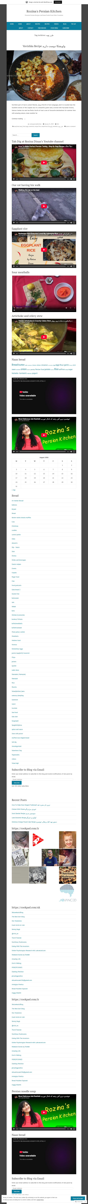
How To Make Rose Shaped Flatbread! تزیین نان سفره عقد (31, 805)
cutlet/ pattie (16, 535)
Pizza (13, 657)
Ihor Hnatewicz (17, 921)
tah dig (14, 742)
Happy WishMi (16, 993)
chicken (39, 365)
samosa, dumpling (18, 695)
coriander (50, 365)
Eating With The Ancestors (20, 946)
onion (24, 369)
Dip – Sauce (15, 547)
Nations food (16, 640)
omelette (31, 126)
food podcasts (16, 585)
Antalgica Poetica (17, 984)
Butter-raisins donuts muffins (21, 518)
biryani (14, 509)
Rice (40, 126)
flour (62, 365)
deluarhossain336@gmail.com (22, 980)
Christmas (15, 526)
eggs (27, 126)
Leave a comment (71, 126)
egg (54, 365)
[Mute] (71, 179)
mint (74, 365)
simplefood (44, 126)
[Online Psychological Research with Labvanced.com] (67, 892)
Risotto (14, 687)
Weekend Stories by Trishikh (21, 955)
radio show (15, 670)
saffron (62, 369)
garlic (66, 365)
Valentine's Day (17, 750)
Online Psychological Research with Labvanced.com (29, 950)
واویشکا (50, 126)
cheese (34, 365)
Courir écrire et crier (18, 925)
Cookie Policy (40, 1200)
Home (12, 24)
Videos (56, 24)
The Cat (73, 24)
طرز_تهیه (60, 126)
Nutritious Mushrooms (19, 942)
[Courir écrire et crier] (67, 857)
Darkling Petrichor (18, 972)
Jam (13, 602)
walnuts (29, 373)
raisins (52, 369)
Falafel (14, 573)
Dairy (13, 539)
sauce (13, 704)
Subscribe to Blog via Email (28, 769)
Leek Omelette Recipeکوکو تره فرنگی (24, 818)
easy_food (22, 126)
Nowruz (14, 645)
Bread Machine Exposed (20, 989)
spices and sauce (17, 729)
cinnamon (44, 365)
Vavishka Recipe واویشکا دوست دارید (44, 46)
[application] (44, 162)
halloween (15, 598)
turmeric (23, 373)
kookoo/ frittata (17, 619)
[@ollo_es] (50, 857)
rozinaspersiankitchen (35, 124)
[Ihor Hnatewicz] (37, 840)
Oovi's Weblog (16, 963)
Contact (30, 28)
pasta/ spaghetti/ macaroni (20, 653)
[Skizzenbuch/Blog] (20, 840)
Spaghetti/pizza (17, 725)
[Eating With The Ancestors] (37, 875)
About (28, 24)
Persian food (39, 369)
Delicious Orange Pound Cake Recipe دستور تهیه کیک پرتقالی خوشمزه (34, 822)
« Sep (13, 490)
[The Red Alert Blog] (67, 840)
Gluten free (15, 594)
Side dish (15, 717)
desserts (14, 543)
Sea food (15, 712)
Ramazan (15, 679)
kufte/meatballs (17, 623)
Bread (15, 364)
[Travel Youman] (20, 875)
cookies (14, 530)
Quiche (14, 666)
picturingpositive (17, 976)
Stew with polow (17, 734)
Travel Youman (16, 938)
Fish (13, 581)
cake (26, 365)
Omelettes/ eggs (17, 649)
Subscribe (66, 28)
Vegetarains (15, 755)
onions (28, 369)
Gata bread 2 (16, 590)
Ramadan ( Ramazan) (19, 674)
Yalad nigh (15, 763)
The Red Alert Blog (18, 917)
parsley (33, 369)
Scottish (14, 708)
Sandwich (15, 700)
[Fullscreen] (74, 179)
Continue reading (17, 119)
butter (21, 364)
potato (47, 369)
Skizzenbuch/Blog (17, 912)
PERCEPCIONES (17, 967)
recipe (36, 126)
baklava (14, 505)
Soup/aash (15, 721)
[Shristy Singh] (20, 857)
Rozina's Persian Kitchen (44, 11)
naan (14, 369)
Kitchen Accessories (18, 615)
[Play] (14, 179)
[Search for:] (22, 135)
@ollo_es (15, 934)
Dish (58, 124)
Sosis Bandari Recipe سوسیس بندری (23, 813)
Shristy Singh (16, 929)
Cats (13, 522)
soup (66, 369)
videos (14, 759)
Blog (64, 24)
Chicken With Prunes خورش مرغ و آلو (24, 809)
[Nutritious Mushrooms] (67, 875)
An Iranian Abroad (17, 501)
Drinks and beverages (19, 560)
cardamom (30, 365)
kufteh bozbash (17, 628)
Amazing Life (16, 959)
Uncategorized (16, 746)
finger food (15, 577)
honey (70, 365)
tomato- (15, 373)
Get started (58, 2)
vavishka (55, 126)
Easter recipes (16, 564)
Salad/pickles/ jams (18, 691)
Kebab (14, 606)
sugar (70, 369)
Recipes (37, 24)
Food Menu (54, 28)
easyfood (16, 126)
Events (14, 568)
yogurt (34, 373)
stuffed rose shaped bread (20, 738)
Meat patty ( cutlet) (18, 632)
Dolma (14, 556)
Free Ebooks (42, 28)
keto (13, 611)
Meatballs (15, 636)
